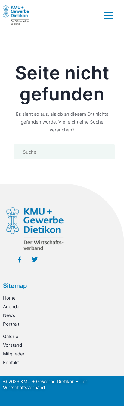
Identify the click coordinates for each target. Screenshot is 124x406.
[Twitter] (35, 260)
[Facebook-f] (20, 260)
